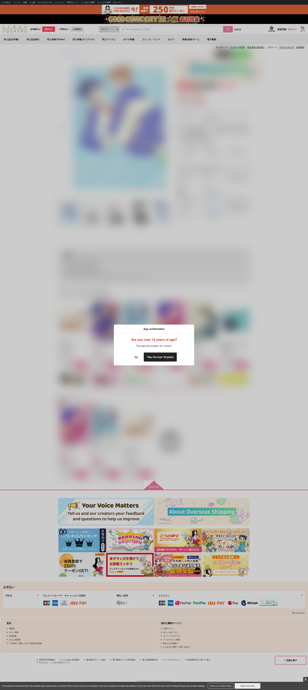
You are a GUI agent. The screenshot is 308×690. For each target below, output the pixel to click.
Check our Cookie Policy (220, 685)
